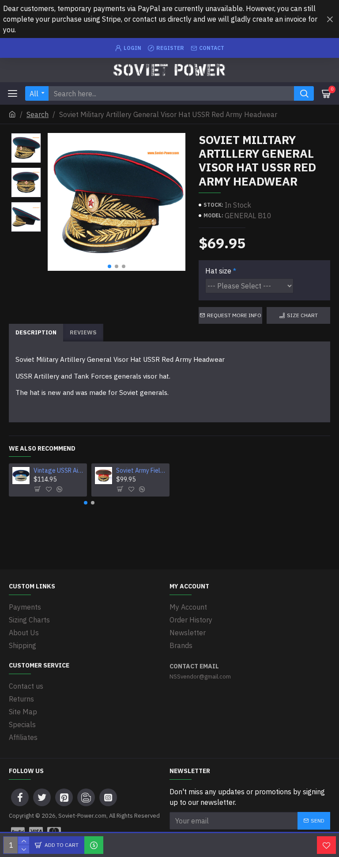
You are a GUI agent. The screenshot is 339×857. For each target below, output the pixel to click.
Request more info (234, 315)
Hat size (218, 270)
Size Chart (302, 315)
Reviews (83, 332)
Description (35, 332)
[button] (109, 266)
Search (37, 114)
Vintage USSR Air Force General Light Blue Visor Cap (59, 470)
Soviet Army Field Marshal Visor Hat (141, 470)
